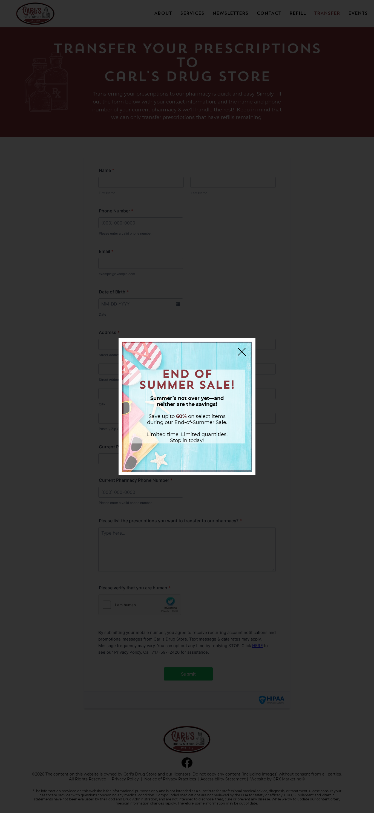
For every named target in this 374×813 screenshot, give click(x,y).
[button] (242, 352)
